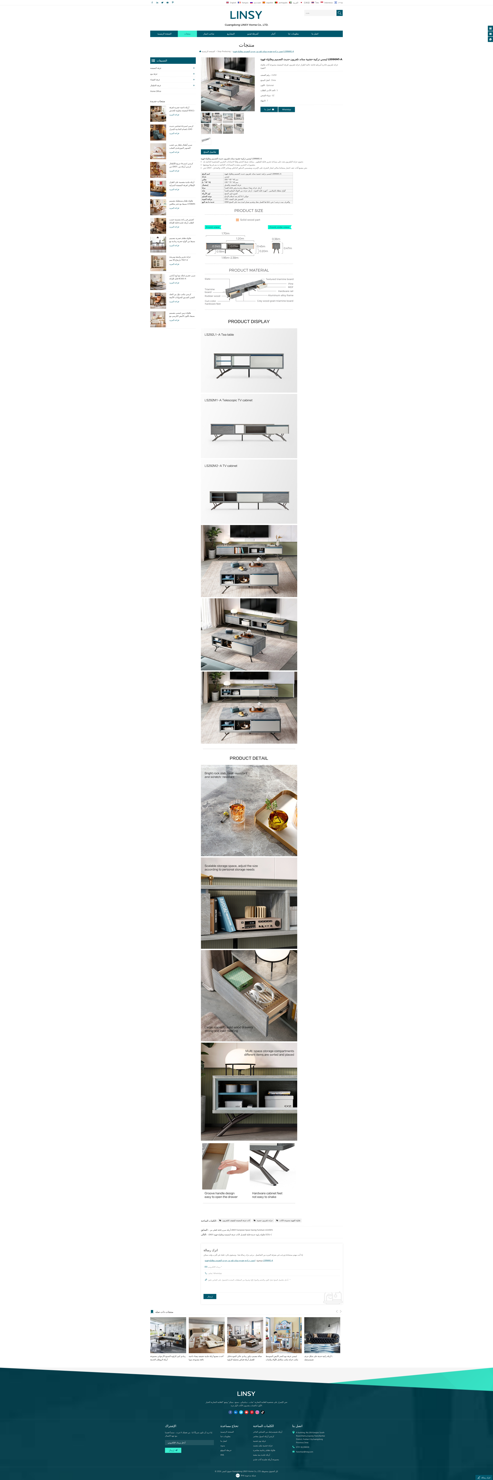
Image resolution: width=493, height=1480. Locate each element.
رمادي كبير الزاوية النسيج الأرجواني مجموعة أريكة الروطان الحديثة (210, 1358)
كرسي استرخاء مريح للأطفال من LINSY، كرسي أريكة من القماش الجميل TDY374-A (181, 165)
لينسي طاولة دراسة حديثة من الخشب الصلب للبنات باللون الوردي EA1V (169, 1358)
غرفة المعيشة (155, 68)
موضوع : (239, 1260)
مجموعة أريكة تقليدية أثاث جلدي (266, 1459)
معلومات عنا (293, 34)
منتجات (187, 34)
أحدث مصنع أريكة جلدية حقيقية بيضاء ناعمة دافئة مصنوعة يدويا (248, 1358)
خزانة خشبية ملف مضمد (263, 1445)
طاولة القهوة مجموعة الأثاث (289, 1220)
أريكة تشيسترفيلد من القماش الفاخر (267, 1431)
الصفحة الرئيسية (164, 34)
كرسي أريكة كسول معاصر (263, 1436)
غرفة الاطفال (155, 85)
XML (222, 1455)
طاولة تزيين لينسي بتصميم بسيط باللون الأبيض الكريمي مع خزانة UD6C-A (182, 315)
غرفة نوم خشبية (259, 1441)
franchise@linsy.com (304, 1451)
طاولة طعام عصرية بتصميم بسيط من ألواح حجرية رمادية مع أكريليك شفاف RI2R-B (182, 240)
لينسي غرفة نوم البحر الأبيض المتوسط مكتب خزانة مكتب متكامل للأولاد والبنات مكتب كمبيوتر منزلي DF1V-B (324, 1358)
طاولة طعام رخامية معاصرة (264, 1450)
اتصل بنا (315, 34)
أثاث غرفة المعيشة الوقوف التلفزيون (236, 1220)
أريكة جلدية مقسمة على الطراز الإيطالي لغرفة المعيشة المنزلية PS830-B (182, 184)
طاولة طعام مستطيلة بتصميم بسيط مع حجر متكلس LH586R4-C (182, 202)
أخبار (273, 34)
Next (341, 1311)
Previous (337, 1311)
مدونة (222, 1445)
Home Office (155, 91)
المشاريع (231, 34)
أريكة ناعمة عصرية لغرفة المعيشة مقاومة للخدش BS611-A (182, 109)
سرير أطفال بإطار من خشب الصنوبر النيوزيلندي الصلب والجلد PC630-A (180, 146)
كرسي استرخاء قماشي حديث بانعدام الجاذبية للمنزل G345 (181, 127)
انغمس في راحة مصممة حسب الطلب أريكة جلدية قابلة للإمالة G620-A (181, 221)
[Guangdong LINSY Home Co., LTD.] (246, 14)
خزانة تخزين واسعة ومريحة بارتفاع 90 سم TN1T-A (180, 258)
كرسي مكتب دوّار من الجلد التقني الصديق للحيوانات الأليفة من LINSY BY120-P (182, 296)
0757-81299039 (302, 1447)
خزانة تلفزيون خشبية (265, 1220)
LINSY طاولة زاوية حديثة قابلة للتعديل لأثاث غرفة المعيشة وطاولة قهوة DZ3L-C (240, 1234)
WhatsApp (286, 109)
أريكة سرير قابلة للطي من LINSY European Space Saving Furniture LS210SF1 (241, 1230)
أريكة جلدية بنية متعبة (261, 1455)
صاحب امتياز (208, 34)
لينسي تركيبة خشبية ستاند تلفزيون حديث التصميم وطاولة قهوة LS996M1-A (239, 1260)
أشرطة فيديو (252, 34)
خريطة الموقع (225, 1450)
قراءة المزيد (174, 114)
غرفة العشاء (155, 79)
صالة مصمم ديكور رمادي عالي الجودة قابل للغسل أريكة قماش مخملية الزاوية (286, 1358)
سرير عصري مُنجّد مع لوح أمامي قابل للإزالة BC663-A (182, 277)
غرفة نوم (153, 74)
